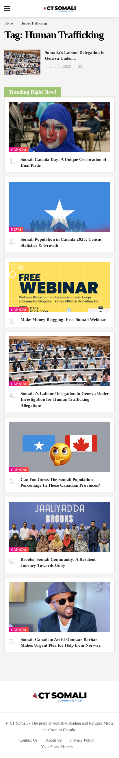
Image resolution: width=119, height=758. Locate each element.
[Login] (110, 8)
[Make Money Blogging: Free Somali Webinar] (59, 287)
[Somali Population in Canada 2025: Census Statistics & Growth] (59, 207)
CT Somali (19, 723)
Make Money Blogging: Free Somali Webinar (63, 319)
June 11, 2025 (60, 66)
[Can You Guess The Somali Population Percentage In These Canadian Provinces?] (59, 447)
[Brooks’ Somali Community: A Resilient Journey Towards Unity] (59, 527)
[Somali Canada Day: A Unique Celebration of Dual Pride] (59, 127)
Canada (19, 149)
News (16, 229)
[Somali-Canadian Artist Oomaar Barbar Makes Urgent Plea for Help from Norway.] (59, 607)
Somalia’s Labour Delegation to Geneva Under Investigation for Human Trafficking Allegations (65, 399)
